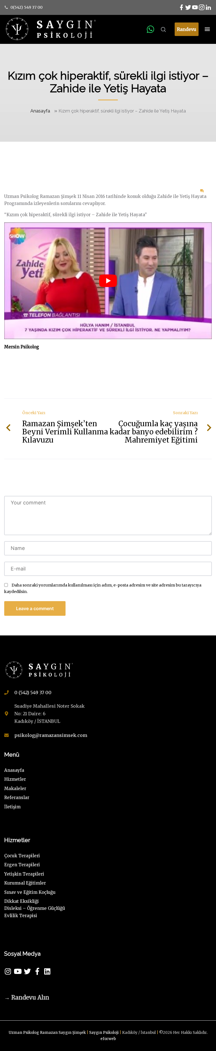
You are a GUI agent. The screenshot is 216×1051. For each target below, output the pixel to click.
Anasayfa (40, 111)
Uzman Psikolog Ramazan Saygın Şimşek (48, 1032)
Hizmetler (15, 779)
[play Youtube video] (108, 280)
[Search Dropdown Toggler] (163, 30)
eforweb (108, 1038)
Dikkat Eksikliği (21, 901)
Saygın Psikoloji (104, 1032)
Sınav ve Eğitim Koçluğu (29, 892)
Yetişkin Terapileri (24, 874)
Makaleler (15, 788)
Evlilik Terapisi (20, 915)
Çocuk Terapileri (22, 855)
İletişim (12, 806)
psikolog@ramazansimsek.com (50, 735)
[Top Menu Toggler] (207, 29)
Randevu (186, 29)
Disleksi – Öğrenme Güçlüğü (34, 908)
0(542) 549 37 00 (26, 7)
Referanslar (16, 797)
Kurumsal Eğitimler (25, 883)
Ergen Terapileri (22, 864)
